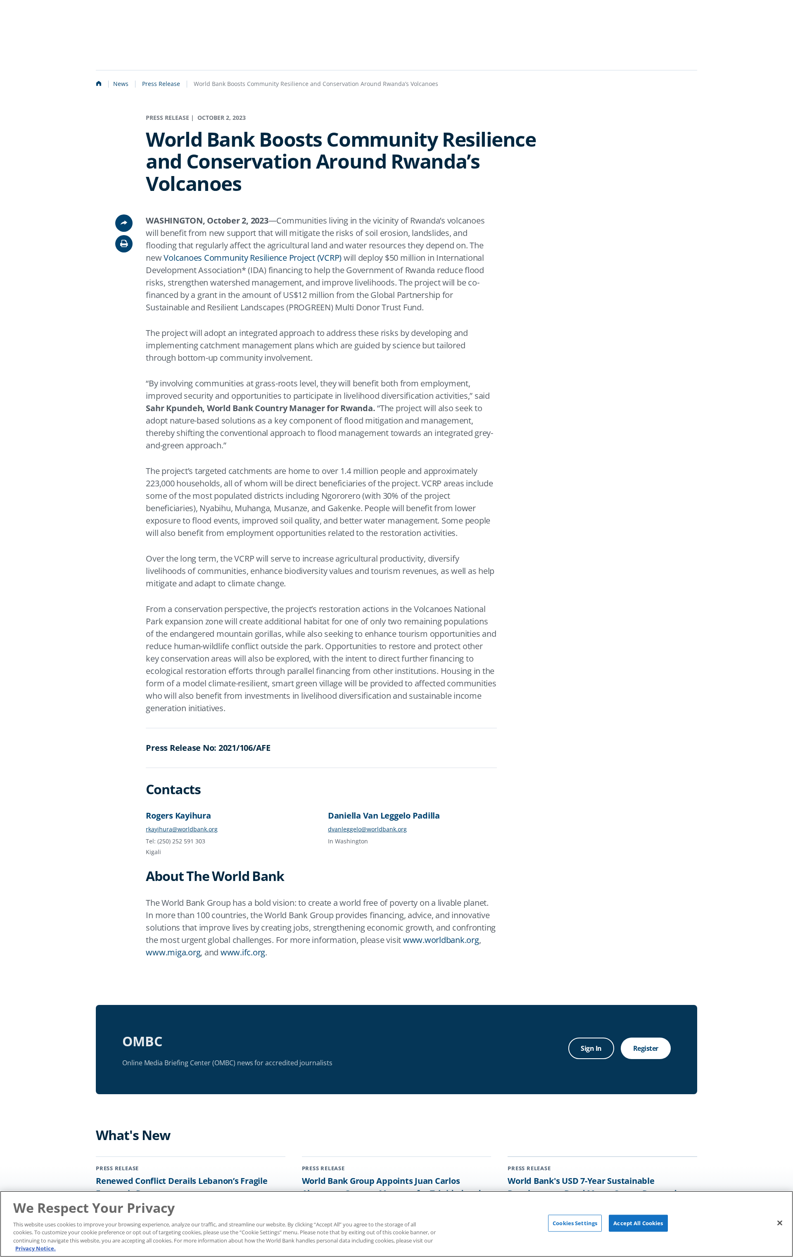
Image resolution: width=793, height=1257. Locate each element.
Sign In (591, 1048)
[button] (124, 243)
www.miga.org (173, 952)
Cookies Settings (575, 1223)
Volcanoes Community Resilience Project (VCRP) (253, 257)
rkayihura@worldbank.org (182, 829)
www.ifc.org (243, 952)
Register (645, 1048)
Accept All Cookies (638, 1223)
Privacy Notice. (35, 1248)
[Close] (780, 1223)
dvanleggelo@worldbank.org (367, 829)
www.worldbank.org (441, 939)
